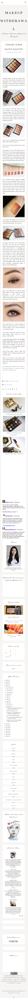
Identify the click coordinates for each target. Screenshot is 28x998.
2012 (7, 731)
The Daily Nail (13, 899)
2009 (7, 736)
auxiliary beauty (13, 880)
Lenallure (13, 851)
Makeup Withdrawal (14, 20)
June (8, 697)
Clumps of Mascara (13, 890)
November (9, 688)
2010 (7, 734)
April (8, 701)
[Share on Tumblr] (16, 389)
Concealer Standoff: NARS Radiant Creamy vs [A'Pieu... (14, 718)
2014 (7, 727)
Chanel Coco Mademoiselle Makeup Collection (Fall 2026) (13, 860)
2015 (7, 725)
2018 (7, 683)
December (9, 687)
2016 (7, 723)
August (8, 694)
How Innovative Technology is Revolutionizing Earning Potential (13, 871)
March (8, 703)
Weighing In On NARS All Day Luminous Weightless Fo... (13, 713)
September (9, 692)
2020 (7, 680)
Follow (13, 668)
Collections (13, 765)
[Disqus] (14, 478)
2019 (7, 682)
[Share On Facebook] (9, 389)
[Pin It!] (13, 389)
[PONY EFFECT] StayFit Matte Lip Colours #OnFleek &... (14, 709)
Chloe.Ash (13, 869)
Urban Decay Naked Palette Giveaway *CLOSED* (14, 621)
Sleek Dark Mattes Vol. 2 (12, 710)
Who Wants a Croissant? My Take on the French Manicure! (13, 908)
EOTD (13, 759)
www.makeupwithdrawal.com (13, 977)
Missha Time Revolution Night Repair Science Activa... (13, 721)
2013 (7, 729)
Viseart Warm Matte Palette (12, 715)
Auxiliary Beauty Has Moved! (12, 881)
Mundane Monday (14, 794)
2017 (7, 685)
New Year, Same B (9, 891)
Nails (13, 748)
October (9, 690)
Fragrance (13, 788)
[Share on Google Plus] (15, 389)
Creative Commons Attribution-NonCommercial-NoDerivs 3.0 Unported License (14, 981)
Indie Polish (13, 771)
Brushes (13, 782)
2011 (7, 732)
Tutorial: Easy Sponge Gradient (14, 636)
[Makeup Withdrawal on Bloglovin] (13, 829)
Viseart (16, 381)
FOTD (13, 777)
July (8, 695)
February (9, 704)
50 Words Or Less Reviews (13, 800)
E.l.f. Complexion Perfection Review (13, 616)
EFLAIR (17, 993)
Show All (21, 915)
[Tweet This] (11, 389)
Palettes (6, 381)
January (9, 706)
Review (11, 381)
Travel (14, 805)
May (8, 699)
